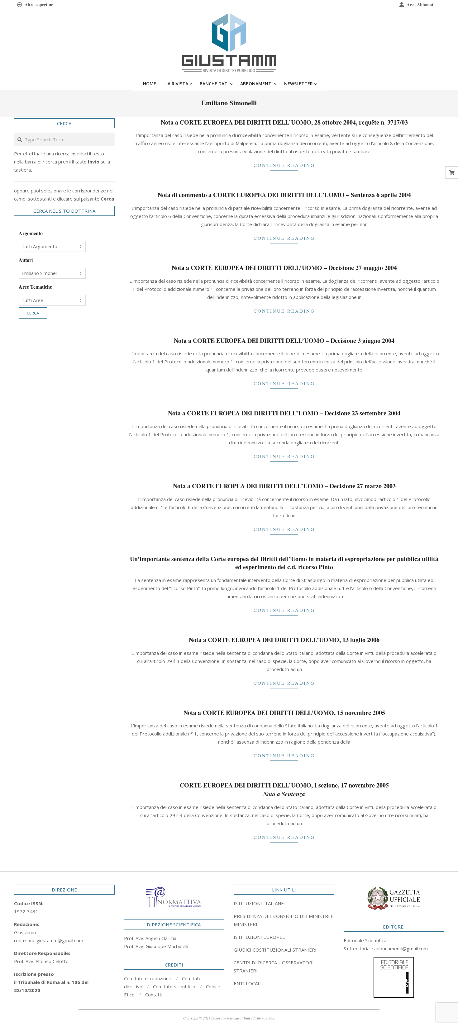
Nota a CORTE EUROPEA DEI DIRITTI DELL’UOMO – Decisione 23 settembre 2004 (284, 413)
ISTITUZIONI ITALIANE (259, 903)
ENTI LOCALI (248, 983)
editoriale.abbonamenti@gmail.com (390, 948)
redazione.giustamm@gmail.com (48, 940)
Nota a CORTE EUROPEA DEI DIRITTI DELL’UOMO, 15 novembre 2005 (284, 712)
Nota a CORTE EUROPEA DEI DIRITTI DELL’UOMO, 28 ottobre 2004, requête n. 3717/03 (284, 122)
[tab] (284, 920)
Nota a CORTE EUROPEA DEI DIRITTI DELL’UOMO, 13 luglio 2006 (284, 639)
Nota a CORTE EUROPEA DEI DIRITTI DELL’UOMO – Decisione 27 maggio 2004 (284, 267)
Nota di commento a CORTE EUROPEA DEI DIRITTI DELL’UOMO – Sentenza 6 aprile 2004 (284, 194)
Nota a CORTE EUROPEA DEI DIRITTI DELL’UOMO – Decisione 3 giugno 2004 (284, 340)
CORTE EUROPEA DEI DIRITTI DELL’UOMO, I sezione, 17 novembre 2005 (284, 789)
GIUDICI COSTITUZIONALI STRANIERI (275, 950)
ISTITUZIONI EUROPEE (259, 937)
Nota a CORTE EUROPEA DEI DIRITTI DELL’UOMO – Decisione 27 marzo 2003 (284, 485)
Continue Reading (284, 165)
